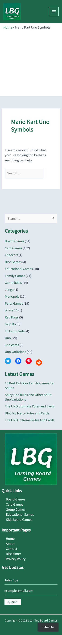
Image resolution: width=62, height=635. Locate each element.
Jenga (9, 289)
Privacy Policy (15, 558)
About (10, 543)
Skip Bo (10, 324)
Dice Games (13, 262)
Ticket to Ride (15, 331)
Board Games (14, 241)
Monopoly (12, 296)
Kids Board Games (19, 519)
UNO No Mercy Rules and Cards (27, 413)
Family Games (15, 275)
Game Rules (13, 282)
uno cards (12, 345)
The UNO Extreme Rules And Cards (29, 420)
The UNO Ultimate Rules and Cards (30, 406)
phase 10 (11, 310)
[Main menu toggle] (54, 11)
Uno (8, 338)
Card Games (13, 248)
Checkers (11, 255)
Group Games (15, 509)
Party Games (14, 303)
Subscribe (48, 627)
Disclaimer (13, 553)
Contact (11, 548)
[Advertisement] (31, 62)
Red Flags (11, 317)
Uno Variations (15, 351)
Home (7, 27)
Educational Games (19, 268)
